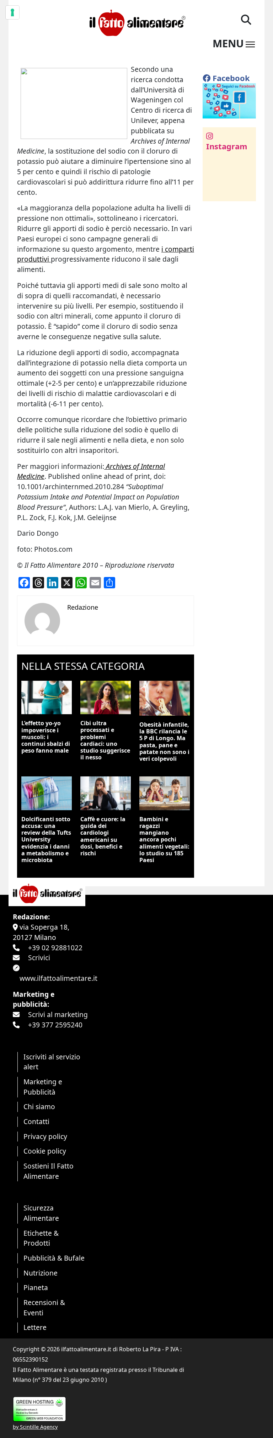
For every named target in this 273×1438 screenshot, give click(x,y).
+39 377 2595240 (55, 1025)
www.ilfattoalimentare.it (58, 978)
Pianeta (35, 1287)
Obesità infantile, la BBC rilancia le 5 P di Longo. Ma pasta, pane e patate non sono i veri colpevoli (164, 742)
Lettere (35, 1327)
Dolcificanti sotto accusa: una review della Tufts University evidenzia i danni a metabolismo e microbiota (46, 839)
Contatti (36, 1121)
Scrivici (39, 957)
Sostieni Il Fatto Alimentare (48, 1171)
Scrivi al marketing (58, 1014)
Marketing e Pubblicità (42, 1087)
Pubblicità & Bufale (54, 1258)
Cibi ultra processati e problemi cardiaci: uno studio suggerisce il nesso (105, 740)
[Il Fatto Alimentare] (136, 22)
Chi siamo (39, 1106)
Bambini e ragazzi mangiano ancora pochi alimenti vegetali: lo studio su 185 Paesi (164, 839)
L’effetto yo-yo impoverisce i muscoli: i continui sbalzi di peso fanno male (45, 736)
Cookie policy (44, 1151)
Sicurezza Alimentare (41, 1213)
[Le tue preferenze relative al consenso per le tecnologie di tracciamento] (12, 12)
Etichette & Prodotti (41, 1238)
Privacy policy (45, 1136)
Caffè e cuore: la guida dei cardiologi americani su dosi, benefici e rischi (102, 836)
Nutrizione (40, 1273)
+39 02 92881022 (55, 947)
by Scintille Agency (35, 1426)
